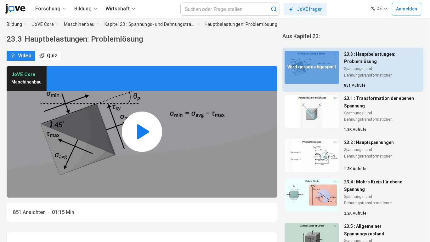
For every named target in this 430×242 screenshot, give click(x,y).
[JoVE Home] (15, 9)
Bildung (14, 24)
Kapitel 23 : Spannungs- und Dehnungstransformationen (150, 24)
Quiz (52, 56)
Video (24, 56)
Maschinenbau (79, 24)
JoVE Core (43, 24)
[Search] (274, 9)
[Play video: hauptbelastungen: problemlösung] (142, 132)
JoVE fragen (310, 9)
